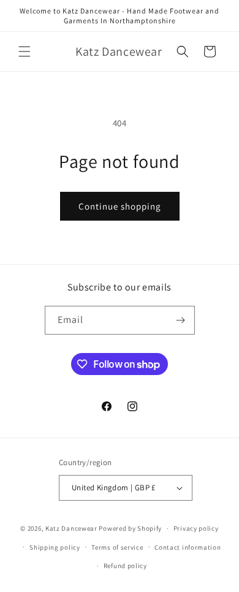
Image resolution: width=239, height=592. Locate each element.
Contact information (187, 547)
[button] (24, 51)
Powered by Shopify (130, 528)
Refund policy (125, 565)
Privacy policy (196, 528)
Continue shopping (119, 206)
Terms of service (117, 547)
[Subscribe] (180, 320)
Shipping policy (54, 547)
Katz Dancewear (72, 528)
